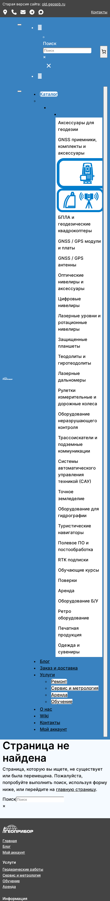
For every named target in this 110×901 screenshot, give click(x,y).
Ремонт (59, 681)
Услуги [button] (47, 674)
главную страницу (76, 789)
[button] (40, 27)
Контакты (99, 12)
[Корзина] (103, 52)
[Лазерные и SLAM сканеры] (79, 200)
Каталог (49, 94)
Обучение (61, 701)
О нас (46, 709)
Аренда (59, 694)
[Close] (105, 411)
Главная (10, 841)
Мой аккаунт (53, 729)
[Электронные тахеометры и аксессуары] (79, 173)
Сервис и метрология (74, 688)
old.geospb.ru (53, 4)
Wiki (44, 715)
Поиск (49, 43)
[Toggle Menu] (19, 91)
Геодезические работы (23, 869)
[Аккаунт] (40, 76)
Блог (45, 661)
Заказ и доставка (59, 668)
